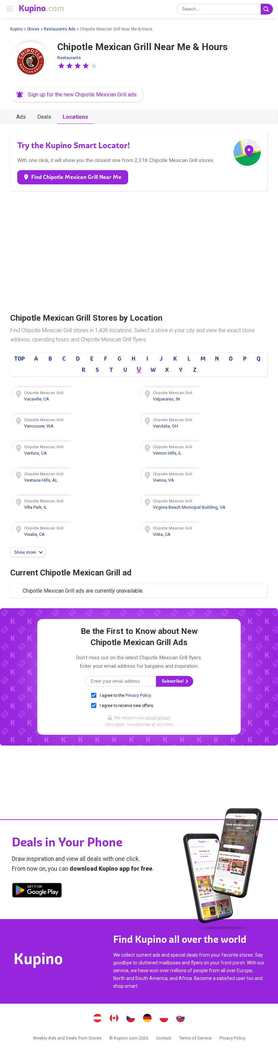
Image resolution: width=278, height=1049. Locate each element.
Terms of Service (195, 1038)
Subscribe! (173, 681)
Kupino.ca (114, 1019)
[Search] (267, 9)
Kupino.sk (181, 1019)
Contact (163, 1038)
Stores (33, 29)
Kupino (16, 29)
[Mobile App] (36, 891)
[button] (61, 66)
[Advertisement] (139, 250)
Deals (44, 117)
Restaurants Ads (60, 29)
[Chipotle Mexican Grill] (30, 62)
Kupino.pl (164, 1019)
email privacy (158, 717)
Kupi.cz (131, 1019)
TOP (19, 358)
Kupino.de (147, 1019)
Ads (21, 117)
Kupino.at (98, 1019)
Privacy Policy (138, 695)
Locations (75, 117)
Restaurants (69, 57)
